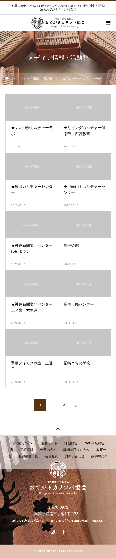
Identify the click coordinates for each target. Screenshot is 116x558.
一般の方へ (48, 450)
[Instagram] (52, 531)
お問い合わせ (74, 456)
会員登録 (51, 456)
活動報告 (70, 443)
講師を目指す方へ (76, 450)
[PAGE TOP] (58, 428)
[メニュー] (108, 23)
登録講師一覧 (28, 456)
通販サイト (49, 443)
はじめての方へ (23, 443)
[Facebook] (63, 531)
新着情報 (26, 450)
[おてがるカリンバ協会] (58, 478)
